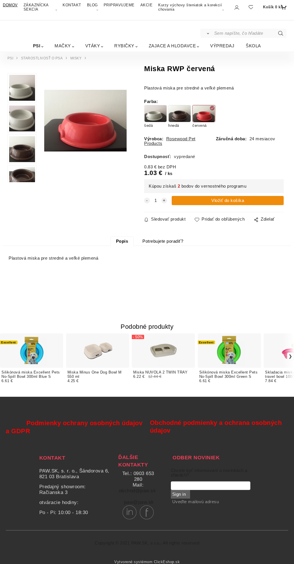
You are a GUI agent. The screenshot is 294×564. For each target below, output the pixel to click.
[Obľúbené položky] (250, 7)
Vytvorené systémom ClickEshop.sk (147, 562)
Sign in (179, 494)
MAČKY (63, 45)
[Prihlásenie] (236, 7)
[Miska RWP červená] (84, 130)
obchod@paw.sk (137, 490)
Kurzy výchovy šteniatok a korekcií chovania (190, 7)
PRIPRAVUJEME (119, 5)
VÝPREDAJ (222, 45)
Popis (122, 241)
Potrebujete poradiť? (162, 241)
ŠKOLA (253, 45)
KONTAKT (72, 5)
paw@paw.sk (139, 502)
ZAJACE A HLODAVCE (172, 45)
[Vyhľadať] (206, 33)
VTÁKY (92, 45)
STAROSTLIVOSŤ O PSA (42, 58)
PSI (36, 45)
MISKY (76, 58)
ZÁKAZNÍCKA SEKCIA (36, 7)
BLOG (92, 5)
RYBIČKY (124, 45)
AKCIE (146, 5)
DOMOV (10, 5)
